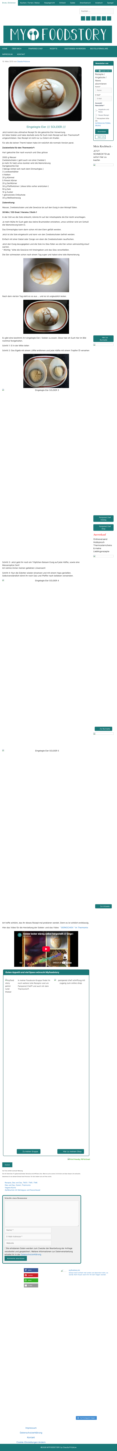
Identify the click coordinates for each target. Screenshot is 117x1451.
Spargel (110, 3)
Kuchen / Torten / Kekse (30, 3)
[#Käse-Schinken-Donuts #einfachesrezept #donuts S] (69, 1307)
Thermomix (26, 1185)
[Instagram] (88, 18)
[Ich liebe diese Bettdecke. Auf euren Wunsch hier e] (86, 1289)
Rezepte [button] (53, 49)
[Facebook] (83, 18)
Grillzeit (62, 3)
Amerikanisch (85, 3)
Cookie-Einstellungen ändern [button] (31, 1442)
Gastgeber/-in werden (75, 49)
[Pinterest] (93, 18)
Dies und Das (17, 1183)
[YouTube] (99, 18)
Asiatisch (99, 3)
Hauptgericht (49, 3)
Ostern (18, 1185)
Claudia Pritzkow (23, 61)
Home (4, 49)
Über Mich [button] (16, 49)
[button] (31, 1270)
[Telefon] (109, 18)
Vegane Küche (10, 1188)
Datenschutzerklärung (31, 1254)
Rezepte (8, 1183)
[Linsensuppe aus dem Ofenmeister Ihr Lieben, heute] (103, 1346)
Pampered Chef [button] (35, 49)
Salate (72, 3)
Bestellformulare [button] (99, 49)
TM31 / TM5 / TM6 (30, 1183)
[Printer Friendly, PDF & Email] (79, 1159)
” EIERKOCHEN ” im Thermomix (74, 927)
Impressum (7, 54)
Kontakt (21, 54)
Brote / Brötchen (9, 3)
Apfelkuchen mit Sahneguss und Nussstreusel (22, 1190)
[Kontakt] (104, 18)
